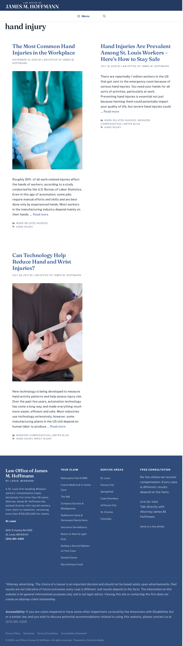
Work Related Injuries (32, 223)
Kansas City (107, 484)
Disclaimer (28, 633)
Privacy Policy (13, 633)
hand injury (24, 226)
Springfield (106, 491)
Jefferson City (108, 505)
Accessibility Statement (74, 633)
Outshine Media (95, 640)
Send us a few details (152, 526)
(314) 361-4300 (15, 538)
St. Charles (106, 512)
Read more (40, 214)
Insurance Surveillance (74, 527)
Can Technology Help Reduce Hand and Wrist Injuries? (41, 261)
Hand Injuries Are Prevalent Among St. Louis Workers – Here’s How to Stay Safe (136, 52)
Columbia (105, 518)
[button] (104, 16)
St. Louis (105, 478)
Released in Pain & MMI (74, 478)
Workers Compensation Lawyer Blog (42, 435)
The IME (65, 496)
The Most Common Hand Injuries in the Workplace (43, 49)
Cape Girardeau (109, 498)
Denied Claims (69, 557)
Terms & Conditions (47, 633)
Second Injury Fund (72, 564)
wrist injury (43, 438)
